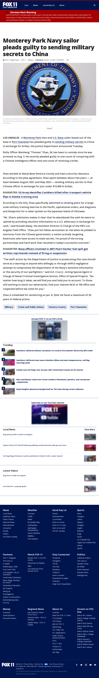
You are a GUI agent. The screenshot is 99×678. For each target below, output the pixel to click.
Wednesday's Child (10, 566)
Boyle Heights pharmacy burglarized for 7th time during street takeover (50, 389)
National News (8, 522)
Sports (80, 510)
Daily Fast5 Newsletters (61, 584)
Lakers (79, 519)
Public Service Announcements (58, 636)
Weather (32, 510)
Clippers (80, 522)
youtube (90, 665)
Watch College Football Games (86, 619)
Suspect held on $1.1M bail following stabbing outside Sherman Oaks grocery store (34, 445)
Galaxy (79, 545)
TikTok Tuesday (58, 531)
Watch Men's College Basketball (85, 635)
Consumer (7, 528)
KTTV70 (6, 603)
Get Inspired (7, 588)
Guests (55, 513)
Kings (79, 534)
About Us (57, 609)
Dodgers (80, 525)
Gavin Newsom (83, 569)
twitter (81, 665)
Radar (30, 519)
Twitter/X (56, 572)
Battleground (82, 575)
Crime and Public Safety (31, 307)
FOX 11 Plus (57, 643)
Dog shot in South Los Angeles (14, 475)
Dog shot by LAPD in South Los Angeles (17, 434)
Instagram (56, 561)
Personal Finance (9, 618)
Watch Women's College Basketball (84, 640)
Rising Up (6, 591)
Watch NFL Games (84, 615)
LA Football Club (83, 539)
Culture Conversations (11, 597)
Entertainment (8, 525)
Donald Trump (82, 564)
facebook (77, 665)
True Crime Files (9, 569)
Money (6, 609)
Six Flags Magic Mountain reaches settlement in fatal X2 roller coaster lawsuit (33, 456)
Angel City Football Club (86, 542)
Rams (79, 513)
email (95, 665)
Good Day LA (59, 510)
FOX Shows (56, 621)
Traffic (30, 516)
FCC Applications (58, 633)
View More (90, 429)
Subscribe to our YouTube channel (47, 402)
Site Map (55, 652)
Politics (5, 534)
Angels (79, 528)
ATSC (54, 641)
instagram (86, 665)
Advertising (56, 627)
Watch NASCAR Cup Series (85, 627)
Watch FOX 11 (35, 554)
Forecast (31, 513)
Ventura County (57, 307)
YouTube (55, 566)
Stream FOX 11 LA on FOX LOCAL (47, 319)
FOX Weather (33, 539)
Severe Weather (34, 533)
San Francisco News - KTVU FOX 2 (36, 613)
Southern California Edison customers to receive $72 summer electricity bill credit (54, 350)
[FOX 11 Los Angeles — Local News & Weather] (11, 5)
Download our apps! (60, 578)
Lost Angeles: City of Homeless (11, 573)
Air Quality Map (34, 522)
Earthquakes (32, 525)
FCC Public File (58, 630)
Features (8, 554)
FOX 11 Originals (9, 558)
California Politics (84, 558)
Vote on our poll (58, 528)
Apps (30, 566)
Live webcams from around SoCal (35, 570)
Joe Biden (81, 566)
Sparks (79, 548)
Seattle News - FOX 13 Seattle (36, 623)
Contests (55, 612)
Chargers (80, 516)
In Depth (6, 564)
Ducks (79, 537)
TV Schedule (57, 618)
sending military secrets (69, 142)
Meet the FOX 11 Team (61, 615)
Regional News (36, 609)
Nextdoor (56, 569)
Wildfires (31, 536)
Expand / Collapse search (94, 5)
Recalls (5, 531)
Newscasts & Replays (36, 563)
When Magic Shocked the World (11, 581)
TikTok (55, 564)
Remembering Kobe (10, 600)
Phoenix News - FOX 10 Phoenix (37, 618)
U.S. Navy (58, 137)
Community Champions (12, 577)
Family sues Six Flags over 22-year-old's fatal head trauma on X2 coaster (49, 370)
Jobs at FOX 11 (58, 624)
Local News (9, 429)
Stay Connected (61, 554)
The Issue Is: (8, 561)
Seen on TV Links (59, 525)
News (6, 510)
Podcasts (56, 581)
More (62, 5)
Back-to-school (58, 522)
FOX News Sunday (10, 537)
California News (9, 516)
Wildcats (80, 531)
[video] (90, 478)
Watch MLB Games (84, 623)
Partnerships (57, 649)
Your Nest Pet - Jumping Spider (15, 486)
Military (30, 60)
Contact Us (56, 646)
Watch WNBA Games (85, 644)
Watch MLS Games (84, 647)
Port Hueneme (20, 142)
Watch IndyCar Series (85, 631)
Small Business (9, 615)
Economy (6, 612)
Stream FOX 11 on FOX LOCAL (37, 559)
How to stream (58, 575)
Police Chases (8, 519)
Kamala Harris (82, 572)
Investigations (8, 594)
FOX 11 (23, 60)
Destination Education (11, 585)
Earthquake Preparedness (33, 529)
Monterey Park (32, 137)
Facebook (56, 558)
